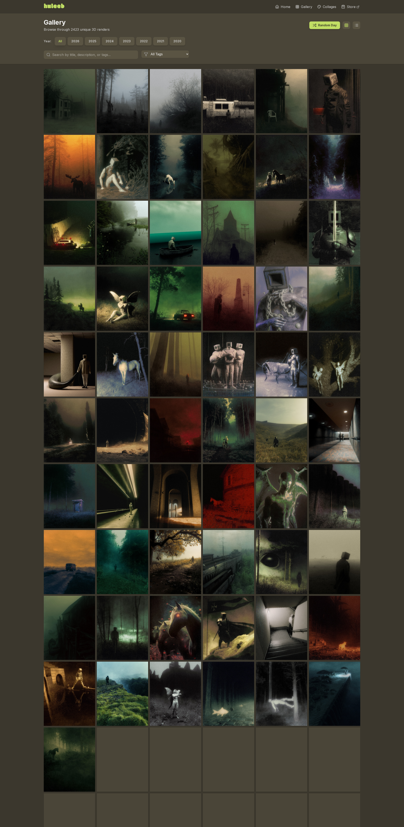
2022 (144, 41)
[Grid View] (346, 25)
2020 (177, 41)
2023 (127, 41)
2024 (110, 41)
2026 (75, 41)
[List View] (356, 25)
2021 (160, 41)
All (60, 41)
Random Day (327, 25)
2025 (92, 41)
